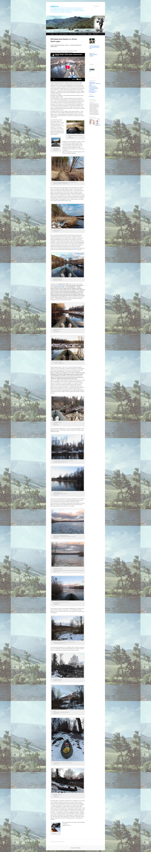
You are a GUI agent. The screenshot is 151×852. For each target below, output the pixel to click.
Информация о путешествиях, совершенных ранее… (95, 83)
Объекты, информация (63, 33)
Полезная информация (82, 33)
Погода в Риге (91, 53)
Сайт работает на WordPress (75, 847)
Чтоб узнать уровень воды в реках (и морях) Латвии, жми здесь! (94, 47)
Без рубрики (91, 96)
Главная (52, 33)
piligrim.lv (54, 6)
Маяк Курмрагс (92, 92)
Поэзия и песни (92, 85)
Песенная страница (72, 33)
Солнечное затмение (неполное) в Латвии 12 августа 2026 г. (93, 88)
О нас (57, 33)
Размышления (95, 33)
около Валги (74, 249)
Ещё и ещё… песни (93, 90)
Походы (89, 33)
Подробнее (91, 55)
